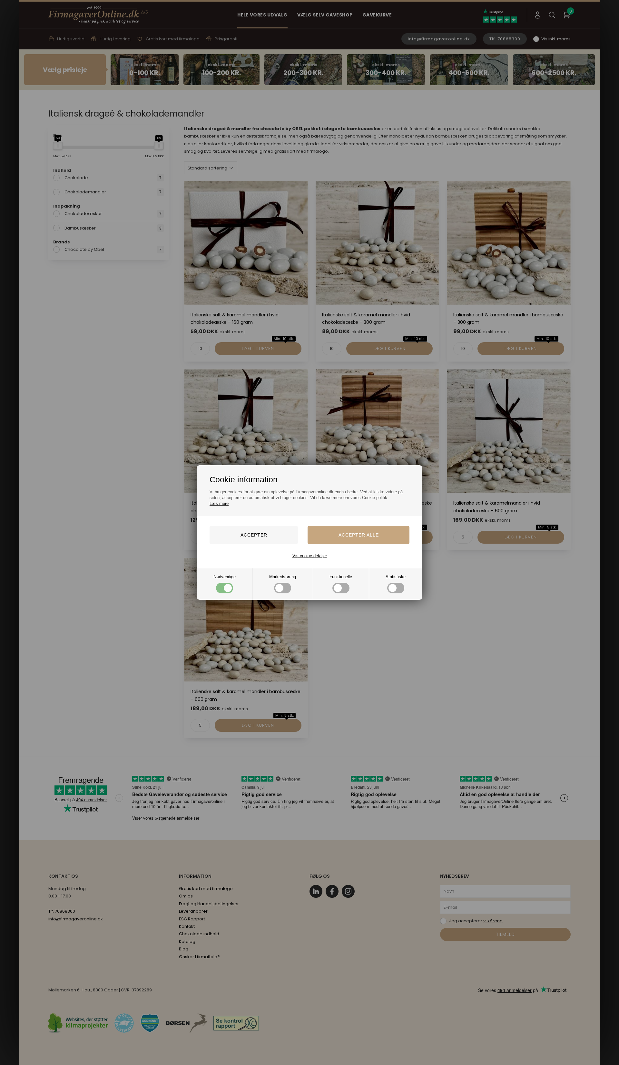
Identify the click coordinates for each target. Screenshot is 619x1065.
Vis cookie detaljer (309, 555)
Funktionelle (340, 576)
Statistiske (396, 576)
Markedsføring (282, 576)
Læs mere (219, 503)
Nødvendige (224, 576)
